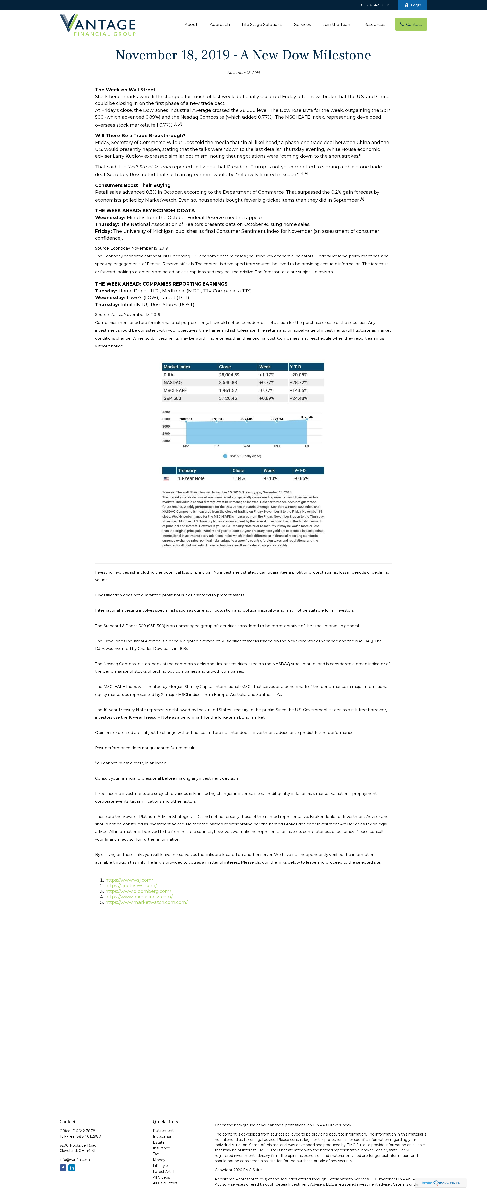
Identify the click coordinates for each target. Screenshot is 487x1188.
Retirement (163, 1130)
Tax (156, 1154)
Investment (163, 1136)
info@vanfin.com (75, 1159)
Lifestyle (160, 1165)
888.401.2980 (88, 1136)
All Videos (161, 1177)
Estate (159, 1142)
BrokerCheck (339, 1125)
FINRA (402, 1179)
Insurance (161, 1148)
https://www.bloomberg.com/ (138, 891)
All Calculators (165, 1183)
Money (159, 1160)
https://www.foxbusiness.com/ (139, 897)
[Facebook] (63, 1167)
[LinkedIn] (71, 1167)
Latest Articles (165, 1171)
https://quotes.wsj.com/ (131, 886)
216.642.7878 (377, 5)
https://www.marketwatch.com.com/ (146, 902)
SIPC (413, 1179)
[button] (191, 24)
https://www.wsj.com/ (129, 880)
